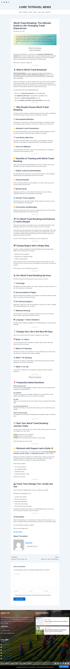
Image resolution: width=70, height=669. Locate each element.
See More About (17, 531)
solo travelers (27, 387)
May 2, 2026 (48, 632)
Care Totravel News (35, 7)
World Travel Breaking (43, 41)
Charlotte (28, 543)
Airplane (25, 12)
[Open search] (68, 2)
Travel (35, 12)
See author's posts (32, 546)
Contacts (47, 12)
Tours (39, 12)
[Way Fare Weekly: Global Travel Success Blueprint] (40, 621)
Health (30, 12)
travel (49, 619)
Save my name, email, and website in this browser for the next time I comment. (33, 595)
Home (20, 12)
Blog (43, 12)
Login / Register (64, 666)
